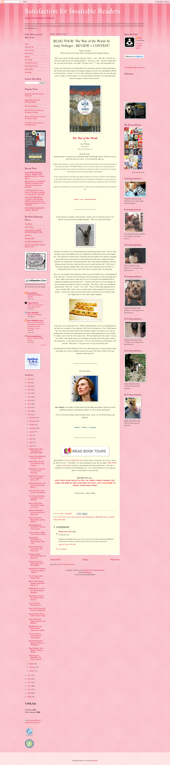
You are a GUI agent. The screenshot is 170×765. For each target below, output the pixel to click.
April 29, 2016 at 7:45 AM (67, 544)
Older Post (115, 559)
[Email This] (77, 514)
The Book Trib (29, 238)
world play (111, 517)
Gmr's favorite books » (138, 172)
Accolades (28, 72)
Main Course (29, 53)
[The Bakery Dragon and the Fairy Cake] (127, 169)
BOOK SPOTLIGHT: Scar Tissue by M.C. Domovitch (36, 549)
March (31, 664)
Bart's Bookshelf (33, 313)
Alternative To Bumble (34, 315)
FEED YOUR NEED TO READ (39, 18)
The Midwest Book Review (33, 242)
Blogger (89, 572)
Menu (27, 44)
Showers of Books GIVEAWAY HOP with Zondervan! (37, 556)
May (31, 442)
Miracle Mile (29, 69)
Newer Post (55, 559)
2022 (29, 393)
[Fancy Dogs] (132, 134)
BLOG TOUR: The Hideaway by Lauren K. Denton (34, 111)
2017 (29, 411)
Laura (67, 460)
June (31, 439)
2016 (60, 517)
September (33, 428)
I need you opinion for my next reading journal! (35, 306)
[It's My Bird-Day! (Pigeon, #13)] (136, 160)
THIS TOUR (112, 463)
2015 (29, 675)
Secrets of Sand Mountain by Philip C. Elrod (37, 457)
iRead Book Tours (77, 460)
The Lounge (28, 60)
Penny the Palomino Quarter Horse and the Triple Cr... (37, 520)
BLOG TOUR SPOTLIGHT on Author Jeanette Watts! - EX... (37, 541)
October (32, 424)
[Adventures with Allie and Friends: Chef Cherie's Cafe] (132, 162)
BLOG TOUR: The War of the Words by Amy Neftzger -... (36, 463)
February (32, 667)
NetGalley (28, 235)
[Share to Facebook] (84, 514)
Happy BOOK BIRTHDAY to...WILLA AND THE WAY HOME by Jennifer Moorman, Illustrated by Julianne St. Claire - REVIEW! (35, 201)
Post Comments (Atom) (66, 564)
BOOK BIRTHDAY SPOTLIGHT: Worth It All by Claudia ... (37, 527)
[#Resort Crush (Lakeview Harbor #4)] (136, 132)
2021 (29, 397)
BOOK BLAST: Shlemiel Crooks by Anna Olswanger (37, 471)
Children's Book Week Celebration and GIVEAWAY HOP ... (36, 451)
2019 (29, 404)
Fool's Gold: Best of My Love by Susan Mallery (37, 491)
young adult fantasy (59, 519)
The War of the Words (85, 138)
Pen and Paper (32, 293)
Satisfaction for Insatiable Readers (72, 10)
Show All (43, 345)
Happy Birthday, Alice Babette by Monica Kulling (36, 650)
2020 (29, 400)
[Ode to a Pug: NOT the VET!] (127, 160)
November (33, 421)
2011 (29, 689)
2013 (29, 682)
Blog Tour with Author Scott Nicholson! (34, 95)
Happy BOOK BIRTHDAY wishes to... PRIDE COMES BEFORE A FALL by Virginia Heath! (34, 175)
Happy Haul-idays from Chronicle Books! (32, 101)
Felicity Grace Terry (65, 531)
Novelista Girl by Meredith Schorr (35, 604)
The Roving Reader (31, 106)
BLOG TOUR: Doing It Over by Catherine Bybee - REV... (36, 478)
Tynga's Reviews (33, 303)
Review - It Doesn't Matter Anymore (35, 339)
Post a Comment (61, 549)
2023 (29, 390)
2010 (29, 693)
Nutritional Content (31, 66)
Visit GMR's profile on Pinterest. (134, 67)
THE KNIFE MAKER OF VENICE (35, 296)
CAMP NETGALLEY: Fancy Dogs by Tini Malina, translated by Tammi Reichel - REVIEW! (35, 192)
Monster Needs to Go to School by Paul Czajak (37, 615)
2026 (29, 379)
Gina (140, 38)
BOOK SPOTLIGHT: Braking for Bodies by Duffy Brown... (37, 643)
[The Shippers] (141, 139)
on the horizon (66, 465)
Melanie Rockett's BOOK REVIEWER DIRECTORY (33, 231)
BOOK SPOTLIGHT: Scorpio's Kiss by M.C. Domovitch (37, 512)
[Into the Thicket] (132, 153)
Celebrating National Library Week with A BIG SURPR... (36, 563)
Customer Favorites (31, 63)
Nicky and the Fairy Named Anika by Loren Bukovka (37, 621)
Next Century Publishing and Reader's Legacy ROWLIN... (37, 498)
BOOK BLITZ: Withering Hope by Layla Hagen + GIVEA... (37, 570)
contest (73, 517)
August (31, 432)
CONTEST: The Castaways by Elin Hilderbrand (34, 124)
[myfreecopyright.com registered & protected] (35, 722)
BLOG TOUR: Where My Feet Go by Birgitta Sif (37, 609)
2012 (29, 686)
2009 (29, 696)
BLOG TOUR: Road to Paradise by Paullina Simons (35, 118)
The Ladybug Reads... (34, 336)
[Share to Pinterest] (86, 514)
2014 (29, 679)
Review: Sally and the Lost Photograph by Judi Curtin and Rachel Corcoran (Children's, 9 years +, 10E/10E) (35, 326)
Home (85, 559)
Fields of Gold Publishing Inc (85, 517)
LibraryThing (29, 227)
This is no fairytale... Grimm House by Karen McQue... (35, 635)
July (30, 435)
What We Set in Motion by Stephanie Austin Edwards (36, 598)
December (32, 417)
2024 (29, 386)
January (32, 671)
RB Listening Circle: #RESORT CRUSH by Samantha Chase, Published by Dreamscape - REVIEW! (35, 184)
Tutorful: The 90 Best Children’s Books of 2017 (35, 246)
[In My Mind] (132, 148)
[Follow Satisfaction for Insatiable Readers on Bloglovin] (134, 57)
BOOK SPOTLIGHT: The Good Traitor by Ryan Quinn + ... (37, 485)
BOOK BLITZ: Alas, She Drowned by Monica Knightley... (37, 590)
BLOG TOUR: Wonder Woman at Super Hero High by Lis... (37, 583)
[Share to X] (82, 514)
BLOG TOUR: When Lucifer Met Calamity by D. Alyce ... (36, 505)
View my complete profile (139, 45)
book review (66, 517)
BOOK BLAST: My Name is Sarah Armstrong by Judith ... (37, 628)
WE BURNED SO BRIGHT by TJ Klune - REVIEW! (35, 209)
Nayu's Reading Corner (35, 320)
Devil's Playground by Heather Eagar (36, 577)
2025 (29, 382)
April (31, 446)
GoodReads (28, 224)
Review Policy (29, 50)
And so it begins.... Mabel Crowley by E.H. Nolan (37, 533)
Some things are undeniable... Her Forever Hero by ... (36, 657)
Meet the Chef (29, 47)
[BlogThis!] (80, 514)
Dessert (27, 56)
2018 (29, 407)
